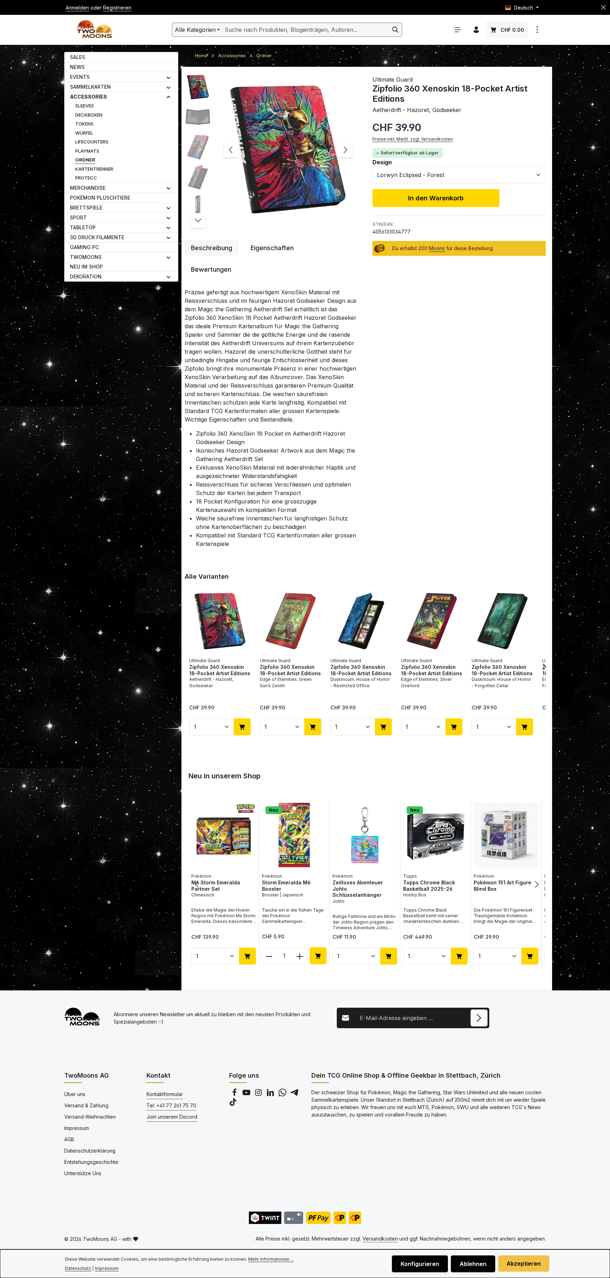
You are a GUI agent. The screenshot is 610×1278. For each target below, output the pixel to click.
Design (382, 162)
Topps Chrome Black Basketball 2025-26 (429, 885)
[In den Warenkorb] (242, 726)
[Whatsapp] (283, 1094)
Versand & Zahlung (86, 1105)
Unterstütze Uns (82, 1173)
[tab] (212, 248)
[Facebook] (235, 1094)
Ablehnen (473, 1263)
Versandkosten (380, 1239)
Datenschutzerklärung (89, 1151)
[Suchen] (395, 30)
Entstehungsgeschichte (91, 1162)
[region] (271, 150)
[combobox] (305, 30)
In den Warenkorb (436, 198)
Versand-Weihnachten (90, 1117)
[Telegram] (294, 1094)
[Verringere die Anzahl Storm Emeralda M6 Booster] (269, 956)
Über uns (74, 1094)
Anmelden (77, 8)
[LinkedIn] (271, 1094)
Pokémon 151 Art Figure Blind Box (502, 885)
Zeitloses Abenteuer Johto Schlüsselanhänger (358, 888)
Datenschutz (78, 1268)
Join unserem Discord (171, 1117)
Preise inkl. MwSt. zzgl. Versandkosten (412, 139)
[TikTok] (233, 1104)
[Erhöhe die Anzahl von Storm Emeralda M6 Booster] (300, 956)
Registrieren (117, 8)
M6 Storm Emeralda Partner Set (215, 885)
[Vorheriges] (231, 149)
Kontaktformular (164, 1094)
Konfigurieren (420, 1263)
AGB (69, 1139)
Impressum (76, 1128)
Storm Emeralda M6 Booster (286, 885)
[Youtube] (247, 1094)
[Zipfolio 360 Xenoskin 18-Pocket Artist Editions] (288, 150)
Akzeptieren (524, 1263)
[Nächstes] (344, 149)
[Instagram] (259, 1094)
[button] (169, 77)
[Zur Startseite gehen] (94, 30)
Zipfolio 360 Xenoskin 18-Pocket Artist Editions (219, 670)
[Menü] (457, 29)
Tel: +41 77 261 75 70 (171, 1105)
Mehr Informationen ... (271, 1259)
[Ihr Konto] (476, 29)
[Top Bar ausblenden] (603, 7)
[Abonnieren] (479, 1017)
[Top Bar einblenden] (537, 29)
